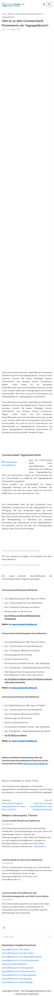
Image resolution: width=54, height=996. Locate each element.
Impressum (34, 994)
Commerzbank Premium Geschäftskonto (22, 860)
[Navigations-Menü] (49, 4)
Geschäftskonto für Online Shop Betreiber (20, 960)
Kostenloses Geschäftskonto (14, 964)
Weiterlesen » (40, 846)
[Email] (19, 928)
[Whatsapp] (28, 928)
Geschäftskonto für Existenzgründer (18, 968)
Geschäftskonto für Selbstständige (17, 982)
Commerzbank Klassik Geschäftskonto (21, 820)
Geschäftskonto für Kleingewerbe (17, 978)
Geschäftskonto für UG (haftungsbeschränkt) (22, 957)
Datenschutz (21, 994)
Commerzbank (7, 824)
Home (4, 14)
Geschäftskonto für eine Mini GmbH (18, 953)
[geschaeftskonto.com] (13, 4)
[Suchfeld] (49, 937)
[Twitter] (14, 928)
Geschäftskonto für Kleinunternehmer (19, 971)
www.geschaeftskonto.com (38, 991)
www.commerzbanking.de (24, 624)
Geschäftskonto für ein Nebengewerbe (19, 975)
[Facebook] (9, 928)
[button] (44, 4)
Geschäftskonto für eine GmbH (15, 949)
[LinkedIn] (23, 928)
